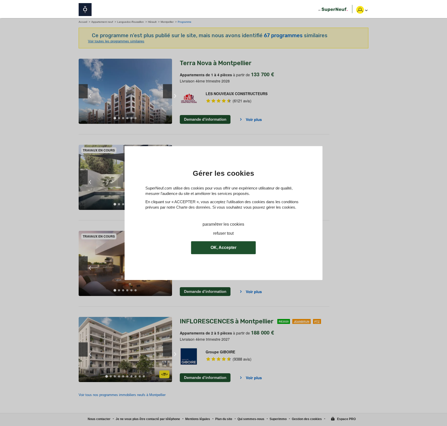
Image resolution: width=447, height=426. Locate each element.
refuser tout (223, 233)
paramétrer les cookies (223, 224)
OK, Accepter (223, 247)
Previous (83, 91)
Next (167, 91)
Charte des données (193, 207)
